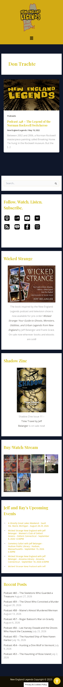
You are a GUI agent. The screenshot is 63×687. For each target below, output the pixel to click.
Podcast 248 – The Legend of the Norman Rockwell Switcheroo (29, 123)
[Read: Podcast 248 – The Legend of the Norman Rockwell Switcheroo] (31, 94)
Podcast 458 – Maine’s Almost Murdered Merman (31, 610)
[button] (31, 38)
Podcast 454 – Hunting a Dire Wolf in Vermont (29, 645)
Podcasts (11, 116)
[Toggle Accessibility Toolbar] (57, 681)
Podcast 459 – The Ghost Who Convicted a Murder (31, 601)
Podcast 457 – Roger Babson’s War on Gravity (29, 619)
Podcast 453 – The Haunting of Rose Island (27, 654)
